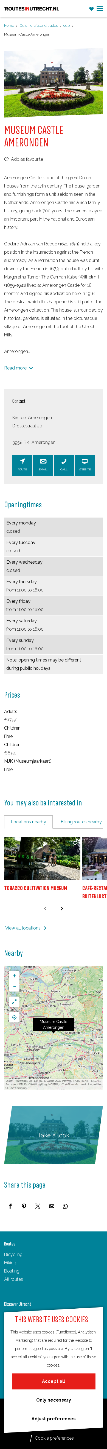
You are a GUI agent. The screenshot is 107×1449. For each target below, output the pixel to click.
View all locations (23, 928)
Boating (11, 1271)
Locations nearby (28, 821)
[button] (53, 1027)
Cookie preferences (54, 1438)
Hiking (10, 1262)
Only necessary (53, 1400)
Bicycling (13, 1254)
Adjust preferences (54, 1418)
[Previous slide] (45, 908)
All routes (13, 1279)
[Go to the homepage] (32, 8)
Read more (15, 368)
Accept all (53, 1381)
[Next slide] (62, 908)
